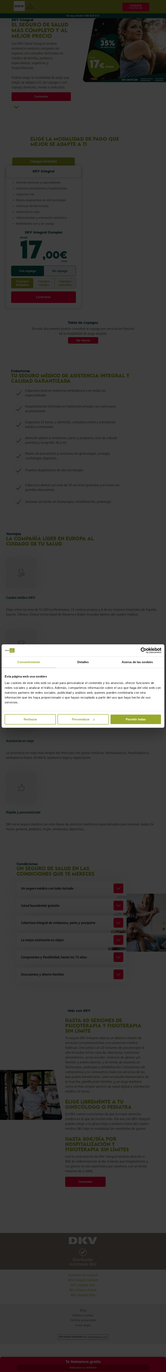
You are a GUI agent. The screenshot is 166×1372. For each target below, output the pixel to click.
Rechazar (30, 719)
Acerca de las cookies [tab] (137, 662)
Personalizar (81, 719)
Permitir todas (136, 719)
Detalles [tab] (83, 662)
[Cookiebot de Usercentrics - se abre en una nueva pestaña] (143, 650)
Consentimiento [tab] (28, 662)
